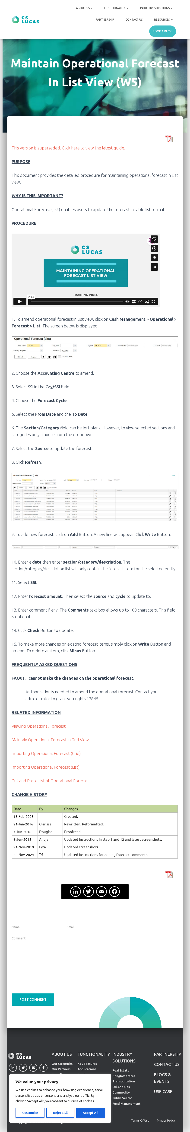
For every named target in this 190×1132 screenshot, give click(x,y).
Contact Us (134, 19)
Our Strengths (62, 1063)
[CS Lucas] (25, 20)
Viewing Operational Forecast (39, 726)
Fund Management (126, 1103)
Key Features (87, 1063)
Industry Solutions (155, 8)
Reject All (60, 1113)
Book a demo (163, 31)
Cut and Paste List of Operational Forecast (50, 780)
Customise (30, 1113)
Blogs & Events (162, 1078)
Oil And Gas (121, 1087)
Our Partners (61, 1069)
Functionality (115, 8)
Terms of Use (140, 1120)
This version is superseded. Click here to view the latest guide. (68, 148)
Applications (87, 1069)
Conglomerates (123, 1076)
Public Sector (122, 1098)
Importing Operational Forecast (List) (46, 767)
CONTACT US (167, 1064)
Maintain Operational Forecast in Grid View (50, 739)
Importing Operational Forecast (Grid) (46, 753)
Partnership (105, 19)
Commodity (121, 1092)
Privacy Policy (166, 1120)
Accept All (90, 1113)
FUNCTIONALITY (94, 1054)
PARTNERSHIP (167, 1054)
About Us (83, 8)
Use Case (163, 1091)
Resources (162, 19)
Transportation (123, 1081)
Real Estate (120, 1070)
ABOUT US (62, 1054)
